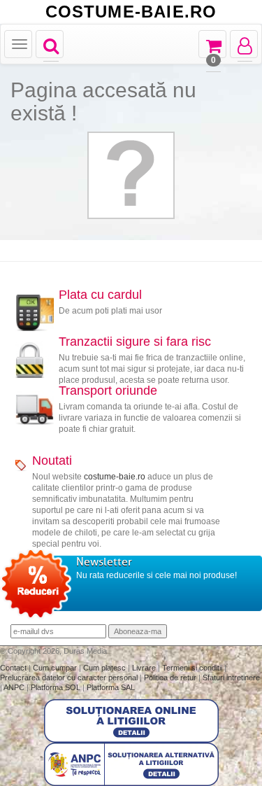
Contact (14, 668)
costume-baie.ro (114, 477)
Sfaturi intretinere (231, 677)
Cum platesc (105, 668)
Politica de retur (171, 677)
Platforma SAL (111, 687)
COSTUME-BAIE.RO (131, 12)
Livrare (145, 668)
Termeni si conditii (193, 668)
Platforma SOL (55, 687)
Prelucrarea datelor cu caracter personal (70, 677)
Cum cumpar (56, 668)
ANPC (13, 687)
